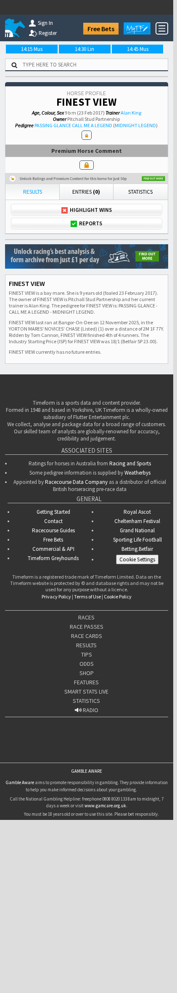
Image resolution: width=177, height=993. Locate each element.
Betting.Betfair (137, 680)
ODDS (86, 795)
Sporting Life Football (137, 671)
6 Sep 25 (16, 332)
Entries (86, 191)
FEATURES (86, 814)
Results (32, 191)
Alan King (131, 112)
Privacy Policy (56, 728)
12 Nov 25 (18, 278)
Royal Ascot (137, 643)
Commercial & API (53, 680)
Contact (53, 653)
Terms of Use (87, 728)
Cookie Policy (118, 728)
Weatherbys (137, 604)
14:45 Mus (137, 49)
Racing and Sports (130, 595)
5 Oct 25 (16, 305)
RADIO (90, 842)
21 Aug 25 (18, 360)
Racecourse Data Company (76, 613)
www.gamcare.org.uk (105, 937)
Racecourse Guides (53, 662)
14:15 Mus (31, 49)
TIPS (86, 786)
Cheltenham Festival (137, 653)
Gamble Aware (19, 914)
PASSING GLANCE (52, 125)
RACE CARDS (86, 767)
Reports (90, 223)
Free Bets (100, 28)
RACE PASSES (86, 758)
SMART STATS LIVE (86, 823)
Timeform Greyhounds (53, 690)
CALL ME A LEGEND (92, 125)
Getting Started (53, 643)
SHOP (86, 805)
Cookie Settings (137, 691)
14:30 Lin (84, 49)
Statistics (140, 191)
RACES (86, 749)
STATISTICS (86, 832)
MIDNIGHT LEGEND (135, 125)
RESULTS (86, 777)
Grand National (137, 662)
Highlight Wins (91, 210)
